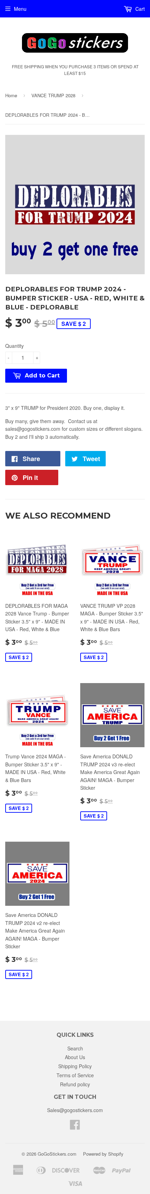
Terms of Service (75, 1075)
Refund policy (75, 1084)
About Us (75, 1057)
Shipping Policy (75, 1066)
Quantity (14, 345)
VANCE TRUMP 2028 (53, 95)
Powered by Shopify (103, 1153)
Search (75, 1048)
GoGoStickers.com (57, 1153)
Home (11, 95)
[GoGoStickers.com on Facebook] (75, 1126)
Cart (139, 8)
